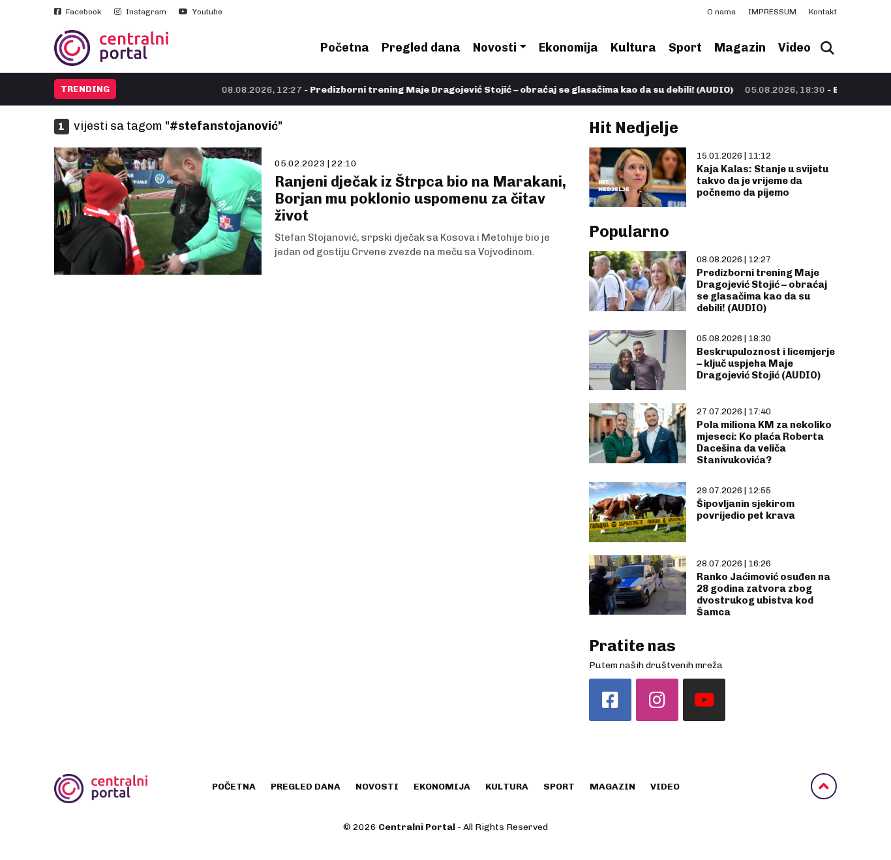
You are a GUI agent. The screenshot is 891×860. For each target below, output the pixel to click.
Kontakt (823, 11)
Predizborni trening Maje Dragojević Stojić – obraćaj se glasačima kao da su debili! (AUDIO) (762, 290)
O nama (721, 11)
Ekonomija (568, 47)
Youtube (206, 11)
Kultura (633, 47)
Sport (685, 47)
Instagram (145, 11)
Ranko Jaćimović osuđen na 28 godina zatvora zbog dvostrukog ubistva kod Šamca (763, 594)
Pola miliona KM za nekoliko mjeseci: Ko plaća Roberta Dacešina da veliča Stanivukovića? (764, 442)
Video (794, 47)
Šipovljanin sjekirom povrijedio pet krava (746, 509)
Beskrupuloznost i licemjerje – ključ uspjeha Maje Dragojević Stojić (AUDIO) (766, 363)
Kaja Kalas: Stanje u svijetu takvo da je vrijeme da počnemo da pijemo (762, 180)
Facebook (83, 11)
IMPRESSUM (772, 11)
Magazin (740, 47)
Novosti (495, 47)
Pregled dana (421, 47)
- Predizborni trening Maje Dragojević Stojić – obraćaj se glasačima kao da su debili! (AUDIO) (452, 89)
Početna (344, 47)
